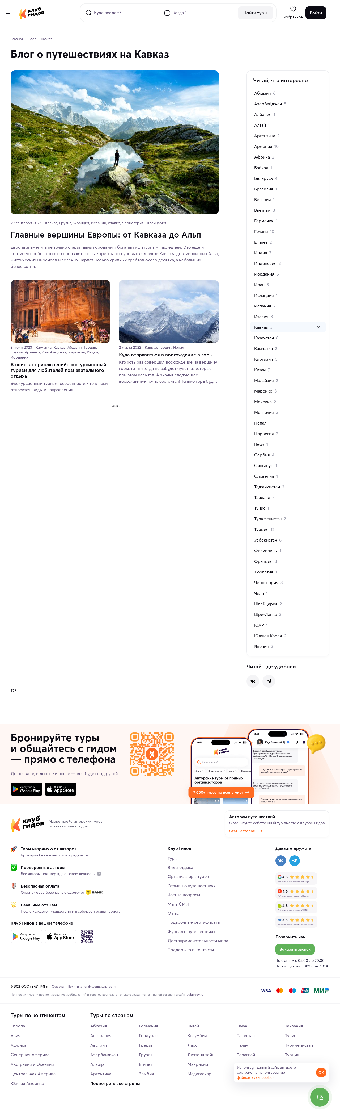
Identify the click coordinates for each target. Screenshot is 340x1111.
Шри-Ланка (268, 614)
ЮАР (261, 625)
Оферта (58, 986)
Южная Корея (270, 635)
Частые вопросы (184, 894)
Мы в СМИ (178, 904)
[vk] (252, 681)
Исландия (266, 295)
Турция (264, 529)
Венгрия (264, 199)
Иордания (266, 274)
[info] (99, 873)
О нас (173, 913)
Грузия (264, 231)
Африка (264, 157)
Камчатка (265, 348)
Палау (242, 1045)
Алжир (97, 1064)
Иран (261, 284)
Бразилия (265, 189)
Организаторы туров (188, 876)
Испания (264, 306)
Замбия (146, 1073)
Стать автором (242, 831)
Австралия (101, 1035)
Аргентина (266, 135)
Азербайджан (270, 103)
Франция (265, 561)
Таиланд (264, 497)
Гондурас (148, 1035)
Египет (263, 242)
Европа (18, 1026)
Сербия (264, 454)
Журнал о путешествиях (191, 931)
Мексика (265, 401)
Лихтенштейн (201, 1054)
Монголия (266, 412)
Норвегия (266, 433)
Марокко (265, 391)
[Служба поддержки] (319, 1097)
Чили (261, 593)
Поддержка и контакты (191, 949)
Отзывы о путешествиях (192, 885)
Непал (262, 423)
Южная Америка (27, 1083)
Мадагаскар (199, 1073)
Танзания (294, 1026)
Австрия (98, 1045)
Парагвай (245, 1054)
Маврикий (198, 1064)
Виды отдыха (180, 867)
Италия (263, 316)
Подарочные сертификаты (194, 922)
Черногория (268, 582)
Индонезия (267, 263)
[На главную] (31, 12)
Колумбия (197, 1035)
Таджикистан (269, 486)
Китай (262, 369)
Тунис (261, 508)
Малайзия (266, 380)
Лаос (192, 1045)
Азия (15, 1035)
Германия (265, 220)
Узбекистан (268, 540)
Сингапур (265, 465)
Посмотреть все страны (115, 1083)
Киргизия (266, 359)
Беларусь (265, 178)
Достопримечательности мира (198, 940)
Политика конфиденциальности (92, 986)
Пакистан (245, 1035)
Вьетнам (264, 210)
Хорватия (265, 572)
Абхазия (264, 93)
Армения (266, 146)
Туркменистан (270, 518)
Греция (146, 1045)
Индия (262, 252)
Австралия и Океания (32, 1064)
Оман (241, 1026)
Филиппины (267, 550)
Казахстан (266, 337)
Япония (263, 646)
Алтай (262, 125)
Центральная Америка (33, 1073)
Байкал (263, 167)
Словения (266, 476)
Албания (264, 114)
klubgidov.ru (194, 994)
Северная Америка (30, 1054)
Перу (261, 444)
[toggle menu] (8, 12)
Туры (172, 858)
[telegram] (268, 681)
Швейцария (268, 603)
